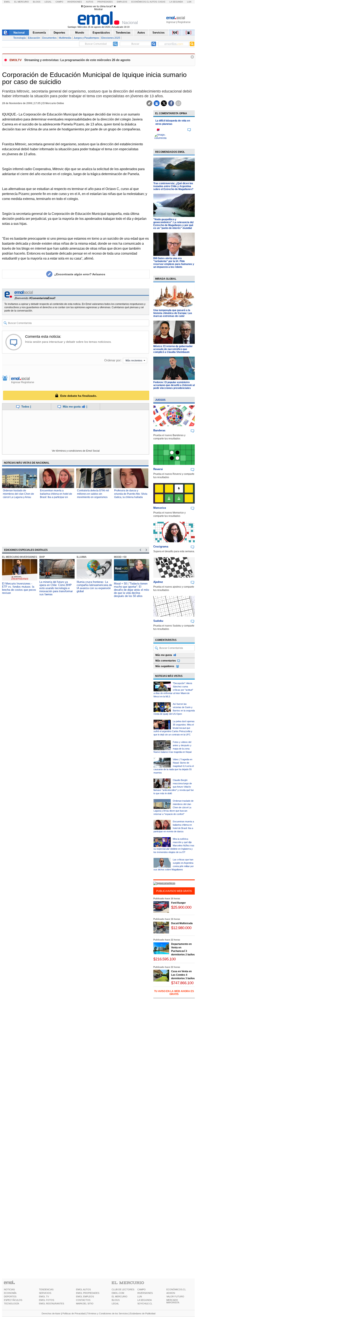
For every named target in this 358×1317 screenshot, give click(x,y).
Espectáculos (101, 32)
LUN (139, 1296)
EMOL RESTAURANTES (51, 1303)
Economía (39, 32)
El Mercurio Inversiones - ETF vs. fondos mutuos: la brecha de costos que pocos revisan (19, 588)
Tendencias (123, 32)
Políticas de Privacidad (73, 1313)
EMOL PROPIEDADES (87, 1293)
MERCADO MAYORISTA (172, 1301)
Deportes (59, 32)
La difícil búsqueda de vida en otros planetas (172, 122)
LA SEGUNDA (144, 1300)
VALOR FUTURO (175, 1296)
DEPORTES (10, 1296)
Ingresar (171, 22)
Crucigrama (160, 546)
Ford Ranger (178, 902)
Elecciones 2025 (110, 37)
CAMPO (141, 1289)
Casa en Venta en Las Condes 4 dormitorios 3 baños (183, 975)
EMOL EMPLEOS (85, 1296)
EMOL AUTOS (83, 1289)
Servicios (158, 32)
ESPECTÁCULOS (13, 1300)
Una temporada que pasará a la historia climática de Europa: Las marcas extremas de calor (172, 313)
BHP (42, 557)
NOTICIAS (9, 1289)
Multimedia (65, 37)
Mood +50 (120, 557)
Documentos (49, 37)
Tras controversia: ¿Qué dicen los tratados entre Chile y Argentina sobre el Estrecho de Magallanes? (173, 186)
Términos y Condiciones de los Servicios (107, 1313)
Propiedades (105, 2)
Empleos (122, 2)
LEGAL (115, 1303)
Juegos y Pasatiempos (86, 37)
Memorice (159, 507)
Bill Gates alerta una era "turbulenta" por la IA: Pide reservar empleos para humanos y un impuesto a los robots (173, 262)
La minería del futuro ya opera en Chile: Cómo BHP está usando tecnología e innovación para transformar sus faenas (56, 588)
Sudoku (158, 620)
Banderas (159, 430)
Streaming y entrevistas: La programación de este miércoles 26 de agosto (77, 60)
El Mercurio (21, 2)
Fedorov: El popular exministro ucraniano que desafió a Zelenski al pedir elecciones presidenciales (174, 385)
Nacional (19, 32)
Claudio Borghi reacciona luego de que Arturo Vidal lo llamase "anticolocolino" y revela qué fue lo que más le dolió (174, 787)
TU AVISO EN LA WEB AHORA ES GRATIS (174, 993)
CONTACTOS (83, 1300)
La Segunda (176, 2)
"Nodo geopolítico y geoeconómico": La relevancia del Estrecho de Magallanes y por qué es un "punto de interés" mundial (173, 224)
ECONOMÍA (10, 1293)
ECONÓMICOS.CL (176, 1289)
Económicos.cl (140, 2)
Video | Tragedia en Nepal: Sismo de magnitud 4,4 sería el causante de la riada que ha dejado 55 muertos (174, 766)
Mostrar (98, 9)
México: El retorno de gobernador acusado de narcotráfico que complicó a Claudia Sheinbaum (173, 349)
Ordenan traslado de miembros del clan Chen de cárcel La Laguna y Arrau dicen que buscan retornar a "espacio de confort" (19, 497)
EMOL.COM (118, 1293)
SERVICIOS (45, 1293)
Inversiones (74, 2)
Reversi (158, 469)
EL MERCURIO (119, 1296)
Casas (161, 2)
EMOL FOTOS (46, 1300)
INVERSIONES (145, 1293)
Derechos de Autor (51, 1313)
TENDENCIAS (46, 1289)
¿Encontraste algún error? (79, 274)
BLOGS (116, 1300)
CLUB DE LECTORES (123, 1289)
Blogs (36, 2)
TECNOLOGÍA (11, 1303)
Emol (7, 2)
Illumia (82, 557)
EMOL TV (44, 1296)
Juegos (160, 399)
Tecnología (19, 37)
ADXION (170, 1293)
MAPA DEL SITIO (84, 1303)
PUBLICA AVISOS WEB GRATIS (174, 891)
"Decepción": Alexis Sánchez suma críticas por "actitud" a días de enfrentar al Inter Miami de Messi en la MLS (173, 690)
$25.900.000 (181, 907)
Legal (48, 2)
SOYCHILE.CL (144, 1303)
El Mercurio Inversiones (19, 557)
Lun (189, 2)
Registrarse (184, 22)
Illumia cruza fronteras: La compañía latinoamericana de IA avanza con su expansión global (94, 586)
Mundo (79, 32)
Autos (89, 2)
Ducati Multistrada (182, 923)
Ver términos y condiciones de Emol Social (76, 450)
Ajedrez (158, 581)
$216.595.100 (164, 959)
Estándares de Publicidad (142, 1313)
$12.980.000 (181, 928)
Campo (59, 2)
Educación (34, 37)
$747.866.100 (182, 983)
